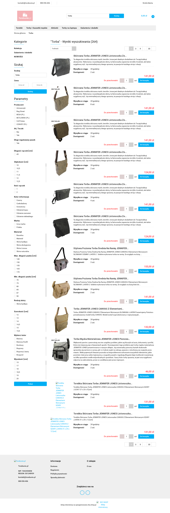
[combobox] (63, 48)
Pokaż (30, 384)
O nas (89, 466)
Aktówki (54, 28)
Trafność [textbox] (55, 48)
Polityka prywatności (59, 474)
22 (149, 49)
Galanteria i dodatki (23, 52)
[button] (56, 461)
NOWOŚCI (18, 57)
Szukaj (30, 92)
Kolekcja (18, 48)
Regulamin (55, 470)
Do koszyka (144, 80)
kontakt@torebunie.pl (27, 477)
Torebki (19, 28)
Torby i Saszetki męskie (36, 28)
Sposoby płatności (58, 477)
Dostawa (54, 466)
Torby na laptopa (69, 28)
